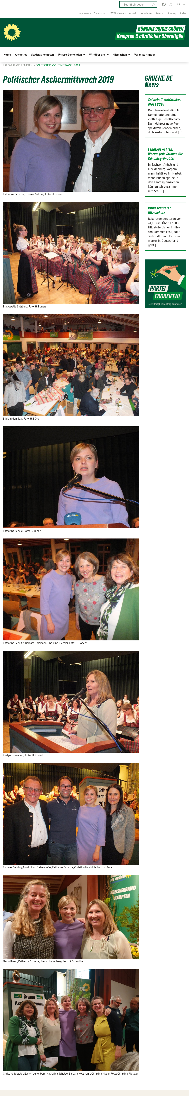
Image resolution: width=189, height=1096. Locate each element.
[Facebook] (163, 4)
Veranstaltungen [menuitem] (145, 55)
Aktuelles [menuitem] (21, 55)
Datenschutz (101, 13)
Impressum (85, 13)
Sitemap (171, 13)
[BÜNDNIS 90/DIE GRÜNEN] (12, 32)
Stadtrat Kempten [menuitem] (42, 55)
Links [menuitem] (179, 4)
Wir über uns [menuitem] (97, 55)
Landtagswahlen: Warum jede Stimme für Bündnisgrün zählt (165, 154)
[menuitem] (85, 13)
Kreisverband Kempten (18, 65)
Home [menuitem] (7, 55)
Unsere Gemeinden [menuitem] (70, 55)
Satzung (159, 13)
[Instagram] (170, 4)
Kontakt (133, 13)
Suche (182, 13)
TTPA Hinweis (118, 13)
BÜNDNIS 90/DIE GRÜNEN (160, 29)
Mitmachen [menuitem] (120, 55)
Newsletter (146, 13)
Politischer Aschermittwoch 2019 (58, 65)
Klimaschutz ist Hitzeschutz (159, 210)
